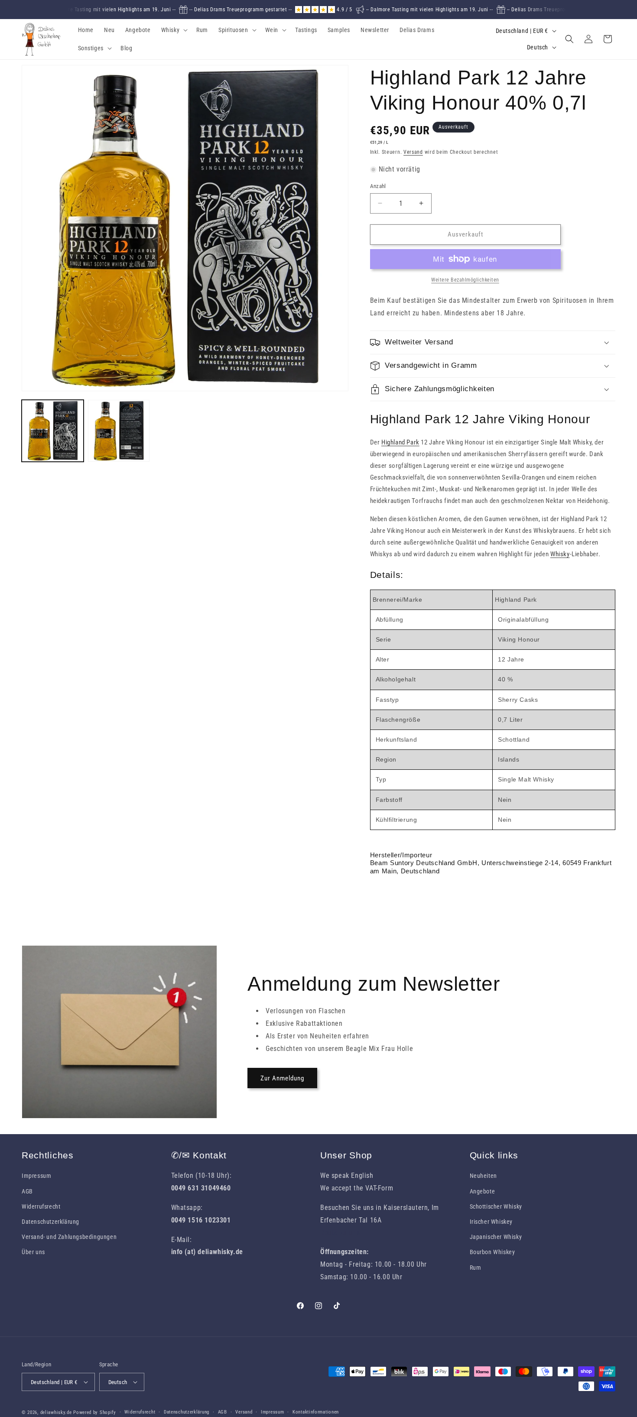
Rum (475, 1267)
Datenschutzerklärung (50, 1221)
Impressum (36, 1175)
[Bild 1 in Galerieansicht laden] (53, 431)
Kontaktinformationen (315, 1412)
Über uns (33, 1251)
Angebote (482, 1191)
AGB (27, 1191)
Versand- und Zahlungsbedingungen (69, 1236)
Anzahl (378, 186)
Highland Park (400, 442)
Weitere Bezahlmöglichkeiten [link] (465, 280)
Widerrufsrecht (41, 1206)
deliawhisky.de (56, 1412)
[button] (174, 30)
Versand (413, 152)
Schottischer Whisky (496, 1206)
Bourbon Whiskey (492, 1251)
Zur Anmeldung (282, 1078)
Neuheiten (483, 1175)
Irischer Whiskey (491, 1221)
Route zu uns (340, 1233)
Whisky (560, 554)
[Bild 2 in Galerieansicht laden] (119, 431)
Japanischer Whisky (496, 1236)
